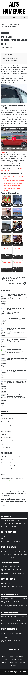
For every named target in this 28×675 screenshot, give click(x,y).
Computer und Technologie (7, 418)
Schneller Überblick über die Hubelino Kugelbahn (11, 589)
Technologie (11, 656)
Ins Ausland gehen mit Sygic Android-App (14, 180)
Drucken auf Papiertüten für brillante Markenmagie (16, 329)
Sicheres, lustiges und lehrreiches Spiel (9, 583)
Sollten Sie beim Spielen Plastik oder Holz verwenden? (13, 586)
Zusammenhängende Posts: (10, 62)
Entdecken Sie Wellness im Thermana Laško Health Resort (14, 554)
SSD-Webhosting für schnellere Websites (17, 370)
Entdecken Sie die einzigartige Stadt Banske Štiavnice (12, 557)
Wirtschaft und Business (6, 447)
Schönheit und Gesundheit (7, 440)
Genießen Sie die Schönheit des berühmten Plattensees (13, 551)
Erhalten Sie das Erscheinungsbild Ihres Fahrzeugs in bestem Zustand (16, 295)
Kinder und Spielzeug (6, 431)
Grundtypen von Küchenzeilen (14, 350)
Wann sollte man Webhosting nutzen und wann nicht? (17, 358)
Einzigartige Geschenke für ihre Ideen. (16, 318)
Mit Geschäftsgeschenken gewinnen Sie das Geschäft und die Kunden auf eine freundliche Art (14, 606)
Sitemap (3, 474)
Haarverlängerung (14, 283)
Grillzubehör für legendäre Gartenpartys (9, 538)
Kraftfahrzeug (5, 33)
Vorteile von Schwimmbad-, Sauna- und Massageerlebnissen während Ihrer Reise (17, 381)
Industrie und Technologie (7, 428)
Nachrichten (13, 665)
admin (4, 47)
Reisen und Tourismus (6, 437)
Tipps (2, 444)
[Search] (24, 17)
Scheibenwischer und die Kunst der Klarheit (15, 308)
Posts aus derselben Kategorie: (11, 60)
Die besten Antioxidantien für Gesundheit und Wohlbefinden (14, 623)
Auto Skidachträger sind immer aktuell (13, 183)
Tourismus (22, 662)
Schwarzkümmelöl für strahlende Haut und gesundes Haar (14, 620)
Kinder (5, 659)
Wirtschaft (17, 662)
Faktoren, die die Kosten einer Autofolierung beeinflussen (13, 523)
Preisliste (3, 505)
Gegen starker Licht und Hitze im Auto (11, 58)
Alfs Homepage (14, 8)
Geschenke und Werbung (6, 421)
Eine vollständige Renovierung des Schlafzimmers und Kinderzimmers (15, 278)
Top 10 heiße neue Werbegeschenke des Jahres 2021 (12, 478)
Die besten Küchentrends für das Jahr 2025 (16, 339)
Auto (2, 415)
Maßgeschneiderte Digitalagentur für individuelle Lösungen (14, 598)
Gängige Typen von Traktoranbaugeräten (10, 526)
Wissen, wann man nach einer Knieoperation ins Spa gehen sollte (15, 395)
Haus (21, 659)
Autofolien (3, 152)
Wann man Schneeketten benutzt (12, 185)
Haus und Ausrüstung (6, 425)
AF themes (17, 672)
